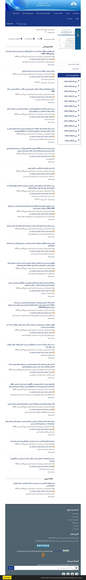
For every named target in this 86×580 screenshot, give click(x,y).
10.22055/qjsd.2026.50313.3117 (41, 313)
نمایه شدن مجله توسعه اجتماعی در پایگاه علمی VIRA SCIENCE (57, 540)
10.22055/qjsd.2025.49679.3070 (40, 156)
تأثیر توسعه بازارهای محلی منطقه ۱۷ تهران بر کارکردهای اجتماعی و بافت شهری (31, 403)
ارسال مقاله (16, 13)
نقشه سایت (75, 528)
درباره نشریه (75, 516)
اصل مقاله (40, 82)
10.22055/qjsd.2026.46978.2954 (40, 429)
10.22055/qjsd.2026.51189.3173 (41, 290)
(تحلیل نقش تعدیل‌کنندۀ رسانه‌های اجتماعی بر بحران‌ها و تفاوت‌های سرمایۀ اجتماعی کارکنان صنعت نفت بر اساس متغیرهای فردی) (32, 365)
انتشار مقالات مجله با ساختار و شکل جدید (67, 537)
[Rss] (63, 574)
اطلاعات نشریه (58, 13)
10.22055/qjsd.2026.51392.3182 (40, 352)
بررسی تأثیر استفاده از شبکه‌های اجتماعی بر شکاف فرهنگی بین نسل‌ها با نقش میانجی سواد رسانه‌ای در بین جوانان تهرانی (31, 110)
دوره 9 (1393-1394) (71, 135)
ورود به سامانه (21, 23)
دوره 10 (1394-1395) (70, 130)
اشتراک (11, 567)
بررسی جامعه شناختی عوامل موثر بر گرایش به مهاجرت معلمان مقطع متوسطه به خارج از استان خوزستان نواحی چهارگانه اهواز (31, 187)
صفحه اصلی (76, 13)
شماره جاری (75, 68)
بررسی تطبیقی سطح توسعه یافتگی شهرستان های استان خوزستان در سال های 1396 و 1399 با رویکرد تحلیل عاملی (31, 207)
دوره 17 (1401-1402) (70, 96)
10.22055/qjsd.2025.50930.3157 (40, 193)
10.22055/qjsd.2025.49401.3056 (40, 214)
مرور (68, 13)
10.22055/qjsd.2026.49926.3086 (40, 466)
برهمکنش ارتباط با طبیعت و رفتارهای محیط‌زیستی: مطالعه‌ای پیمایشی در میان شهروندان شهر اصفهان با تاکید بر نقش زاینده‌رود (31, 284)
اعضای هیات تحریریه (73, 519)
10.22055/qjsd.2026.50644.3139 (40, 409)
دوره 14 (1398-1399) (70, 111)
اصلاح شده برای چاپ (14, 38)
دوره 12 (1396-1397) (70, 121)
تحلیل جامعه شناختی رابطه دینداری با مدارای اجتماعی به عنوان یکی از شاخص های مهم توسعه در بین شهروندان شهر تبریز (30, 422)
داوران (77, 18)
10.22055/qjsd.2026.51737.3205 (40, 59)
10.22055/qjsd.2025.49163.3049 (40, 136)
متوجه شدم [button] (7, 577)
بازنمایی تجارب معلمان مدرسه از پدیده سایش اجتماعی (38, 71)
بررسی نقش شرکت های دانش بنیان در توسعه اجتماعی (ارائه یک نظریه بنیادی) (31, 225)
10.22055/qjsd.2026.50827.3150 (40, 372)
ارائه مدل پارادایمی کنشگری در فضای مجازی (41, 168)
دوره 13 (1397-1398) (70, 116)
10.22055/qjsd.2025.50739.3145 (40, 174)
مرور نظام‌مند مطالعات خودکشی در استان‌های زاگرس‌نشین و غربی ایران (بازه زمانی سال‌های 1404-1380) (30, 52)
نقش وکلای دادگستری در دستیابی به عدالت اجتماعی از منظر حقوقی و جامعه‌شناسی (34, 484)
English (10, 23)
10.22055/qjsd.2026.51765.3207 (40, 446)
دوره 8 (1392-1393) (71, 140)
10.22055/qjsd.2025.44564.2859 (40, 76)
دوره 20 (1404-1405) (70, 81)
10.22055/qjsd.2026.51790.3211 (41, 491)
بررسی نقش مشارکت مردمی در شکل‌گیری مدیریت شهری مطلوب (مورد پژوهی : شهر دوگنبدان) (31, 345)
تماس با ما (69, 18)
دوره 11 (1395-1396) (70, 126)
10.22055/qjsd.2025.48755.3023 (40, 332)
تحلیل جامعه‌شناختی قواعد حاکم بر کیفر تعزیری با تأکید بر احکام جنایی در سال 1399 (31, 90)
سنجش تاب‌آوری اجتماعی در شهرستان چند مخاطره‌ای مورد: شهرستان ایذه (32, 441)
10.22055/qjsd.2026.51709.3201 (40, 231)
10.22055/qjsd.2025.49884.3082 (40, 116)
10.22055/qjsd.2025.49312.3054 (40, 392)
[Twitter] (72, 574)
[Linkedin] (67, 574)
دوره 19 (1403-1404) (70, 86)
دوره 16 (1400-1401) (70, 101)
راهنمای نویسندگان (27, 13)
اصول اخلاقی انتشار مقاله (43, 13)
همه (38, 38)
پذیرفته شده (29, 38)
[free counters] (43, 546)
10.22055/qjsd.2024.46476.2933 (40, 271)
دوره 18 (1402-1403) (70, 91)
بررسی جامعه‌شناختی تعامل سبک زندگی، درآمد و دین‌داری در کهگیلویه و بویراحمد (33, 459)
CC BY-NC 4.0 (58, 551)
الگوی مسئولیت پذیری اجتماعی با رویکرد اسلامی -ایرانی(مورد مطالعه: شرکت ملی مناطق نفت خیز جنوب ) (30, 326)
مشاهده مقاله (51, 64)
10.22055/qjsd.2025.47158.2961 (40, 97)
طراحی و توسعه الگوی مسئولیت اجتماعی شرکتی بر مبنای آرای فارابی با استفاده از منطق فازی (31, 244)
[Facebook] (76, 574)
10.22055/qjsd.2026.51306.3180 (40, 251)
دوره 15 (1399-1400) (70, 106)
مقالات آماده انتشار (73, 64)
